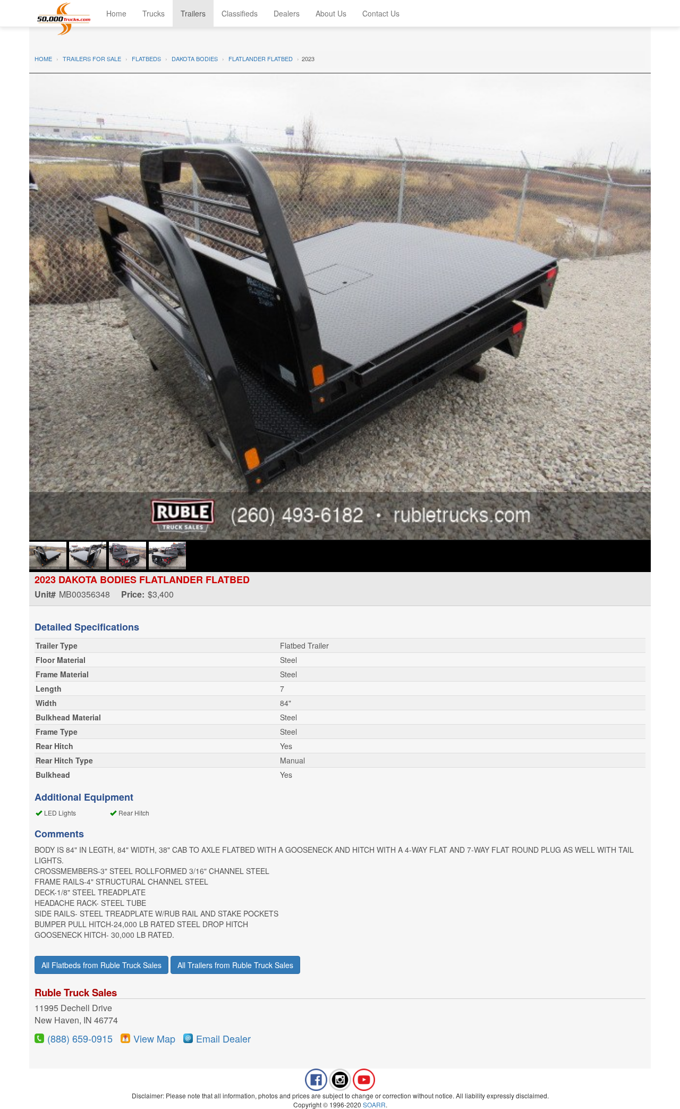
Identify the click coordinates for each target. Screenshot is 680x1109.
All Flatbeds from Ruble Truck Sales (101, 965)
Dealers (287, 13)
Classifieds (240, 13)
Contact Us (381, 13)
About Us (331, 13)
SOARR (374, 1104)
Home (116, 13)
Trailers (193, 13)
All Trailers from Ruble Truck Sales (235, 965)
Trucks (153, 13)
